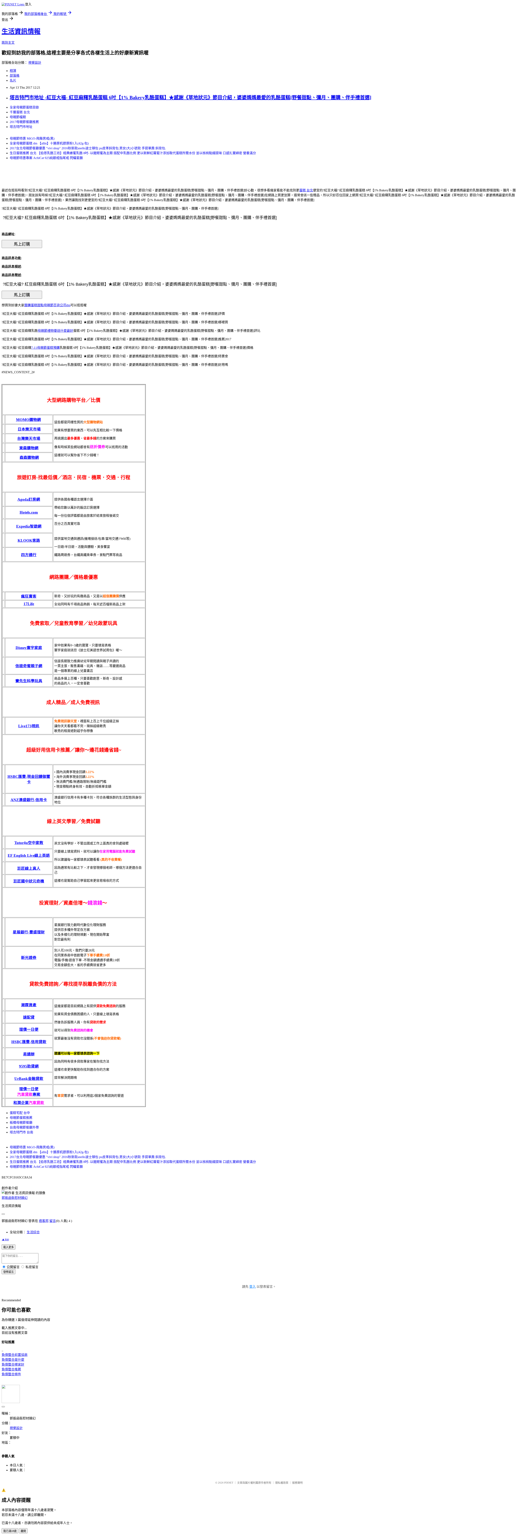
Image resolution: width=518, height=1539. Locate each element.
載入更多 (8, 1247)
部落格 (14, 75)
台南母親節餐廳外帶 (24, 1127)
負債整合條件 (11, 1374)
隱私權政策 (281, 1482)
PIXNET (228, 1482)
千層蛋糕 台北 (20, 112)
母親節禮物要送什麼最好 (55, 330)
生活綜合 (33, 1232)
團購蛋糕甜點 (34, 305)
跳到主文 (8, 42)
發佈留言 (8, 1271)
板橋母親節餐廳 (21, 1122)
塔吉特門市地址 (21, 126)
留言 (52, 1221)
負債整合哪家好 (13, 1364)
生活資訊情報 (21, 31)
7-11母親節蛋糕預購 (45, 347)
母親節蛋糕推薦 (21, 1117)
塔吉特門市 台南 (21, 1132)
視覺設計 (34, 62)
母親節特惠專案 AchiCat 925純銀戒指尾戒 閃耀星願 (46, 158)
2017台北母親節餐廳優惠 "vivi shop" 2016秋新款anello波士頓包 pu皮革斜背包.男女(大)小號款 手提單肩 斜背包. (88, 148)
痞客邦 (44, 1221)
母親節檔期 (18, 117)
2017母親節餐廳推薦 (24, 122)
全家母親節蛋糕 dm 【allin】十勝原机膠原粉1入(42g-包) (49, 143)
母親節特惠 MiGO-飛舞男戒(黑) (32, 138)
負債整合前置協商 (15, 1355)
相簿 (13, 70)
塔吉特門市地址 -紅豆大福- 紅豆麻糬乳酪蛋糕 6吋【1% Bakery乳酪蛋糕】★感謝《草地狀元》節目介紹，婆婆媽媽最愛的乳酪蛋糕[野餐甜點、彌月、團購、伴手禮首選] (190, 97)
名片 (13, 80)
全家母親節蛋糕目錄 (24, 107)
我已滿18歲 (10, 1531)
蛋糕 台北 (306, 190)
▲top (5, 1239)
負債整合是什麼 (13, 1359)
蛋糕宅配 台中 (20, 1113)
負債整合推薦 (11, 1369)
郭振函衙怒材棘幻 (15, 1198)
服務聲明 (297, 1482)
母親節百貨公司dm (57, 305)
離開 (23, 1531)
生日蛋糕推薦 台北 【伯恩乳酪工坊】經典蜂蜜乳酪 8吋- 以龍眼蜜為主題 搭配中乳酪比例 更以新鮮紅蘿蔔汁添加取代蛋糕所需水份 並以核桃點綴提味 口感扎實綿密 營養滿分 (133, 153)
